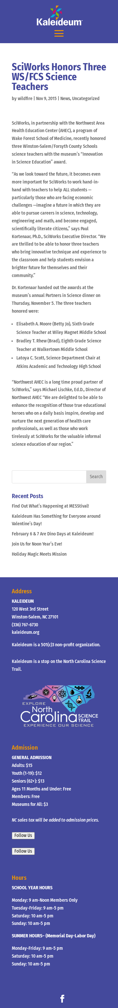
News (65, 98)
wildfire (25, 98)
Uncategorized (86, 98)
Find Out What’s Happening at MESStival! (50, 506)
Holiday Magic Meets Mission (39, 554)
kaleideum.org (25, 632)
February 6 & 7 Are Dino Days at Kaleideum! (52, 534)
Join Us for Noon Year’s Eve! (37, 544)
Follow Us (23, 835)
